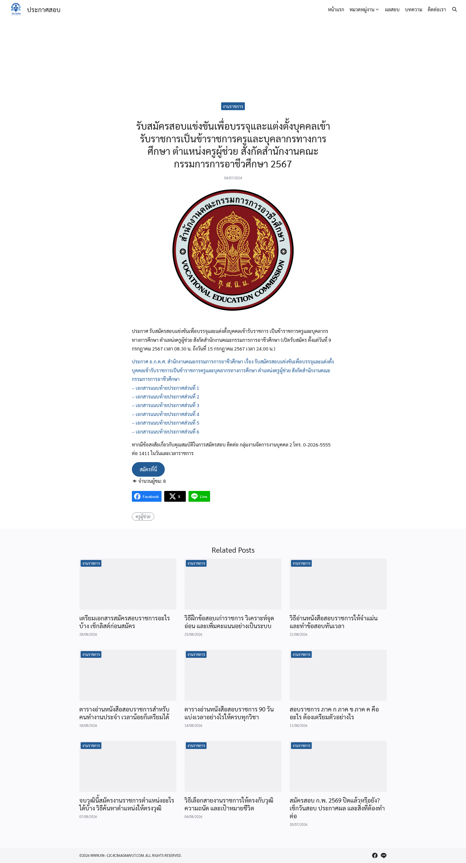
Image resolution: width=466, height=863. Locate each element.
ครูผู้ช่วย (143, 516)
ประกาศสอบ (43, 9)
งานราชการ (233, 106)
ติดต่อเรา (437, 9)
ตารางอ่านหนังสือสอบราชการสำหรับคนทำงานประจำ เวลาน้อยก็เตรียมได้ (124, 713)
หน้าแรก (336, 9)
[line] (383, 855)
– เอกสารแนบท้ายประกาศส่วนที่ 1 (165, 388)
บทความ (413, 9)
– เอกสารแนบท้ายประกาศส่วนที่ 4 (165, 414)
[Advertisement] (233, 59)
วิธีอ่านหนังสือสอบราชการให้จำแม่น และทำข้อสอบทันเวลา (334, 622)
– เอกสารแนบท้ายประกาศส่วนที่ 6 (165, 431)
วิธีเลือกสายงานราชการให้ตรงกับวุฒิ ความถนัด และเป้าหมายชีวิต (228, 804)
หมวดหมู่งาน (362, 9)
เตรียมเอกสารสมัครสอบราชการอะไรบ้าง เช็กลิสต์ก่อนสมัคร (124, 622)
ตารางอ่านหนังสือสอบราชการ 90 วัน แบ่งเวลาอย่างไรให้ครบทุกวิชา (229, 713)
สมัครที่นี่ (148, 469)
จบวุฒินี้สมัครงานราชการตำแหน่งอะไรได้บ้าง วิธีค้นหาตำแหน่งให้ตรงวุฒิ (126, 804)
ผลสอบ (392, 9)
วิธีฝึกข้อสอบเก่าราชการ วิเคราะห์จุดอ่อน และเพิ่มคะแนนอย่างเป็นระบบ (229, 622)
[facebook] (375, 855)
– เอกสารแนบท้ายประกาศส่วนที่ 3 (165, 405)
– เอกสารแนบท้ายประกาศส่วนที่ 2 (165, 396)
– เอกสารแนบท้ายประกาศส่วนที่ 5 (165, 423)
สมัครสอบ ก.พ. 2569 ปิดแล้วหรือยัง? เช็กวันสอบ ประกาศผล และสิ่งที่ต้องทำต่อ (337, 808)
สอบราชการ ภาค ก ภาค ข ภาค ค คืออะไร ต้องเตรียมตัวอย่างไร (334, 713)
